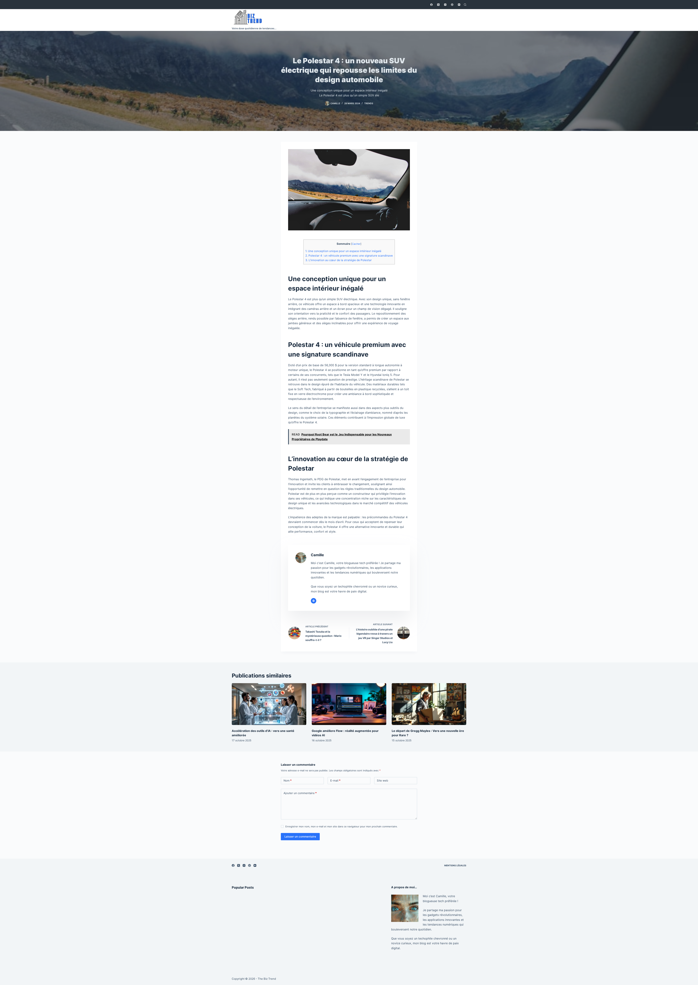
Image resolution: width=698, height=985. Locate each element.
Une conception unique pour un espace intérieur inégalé (343, 251)
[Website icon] (313, 601)
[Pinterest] (452, 4)
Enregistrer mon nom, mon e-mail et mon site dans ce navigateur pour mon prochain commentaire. (341, 826)
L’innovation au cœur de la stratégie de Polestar (338, 260)
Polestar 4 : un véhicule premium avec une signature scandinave (349, 255)
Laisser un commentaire (300, 836)
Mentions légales (455, 865)
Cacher (356, 243)
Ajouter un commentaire (300, 793)
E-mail (335, 780)
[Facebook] (431, 4)
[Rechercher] (465, 4)
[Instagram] (445, 4)
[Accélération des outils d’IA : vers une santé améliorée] (269, 704)
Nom (288, 780)
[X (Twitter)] (438, 4)
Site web (382, 780)
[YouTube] (459, 4)
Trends (368, 103)
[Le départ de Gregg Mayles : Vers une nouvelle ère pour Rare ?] (429, 704)
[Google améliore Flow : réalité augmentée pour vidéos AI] (349, 704)
